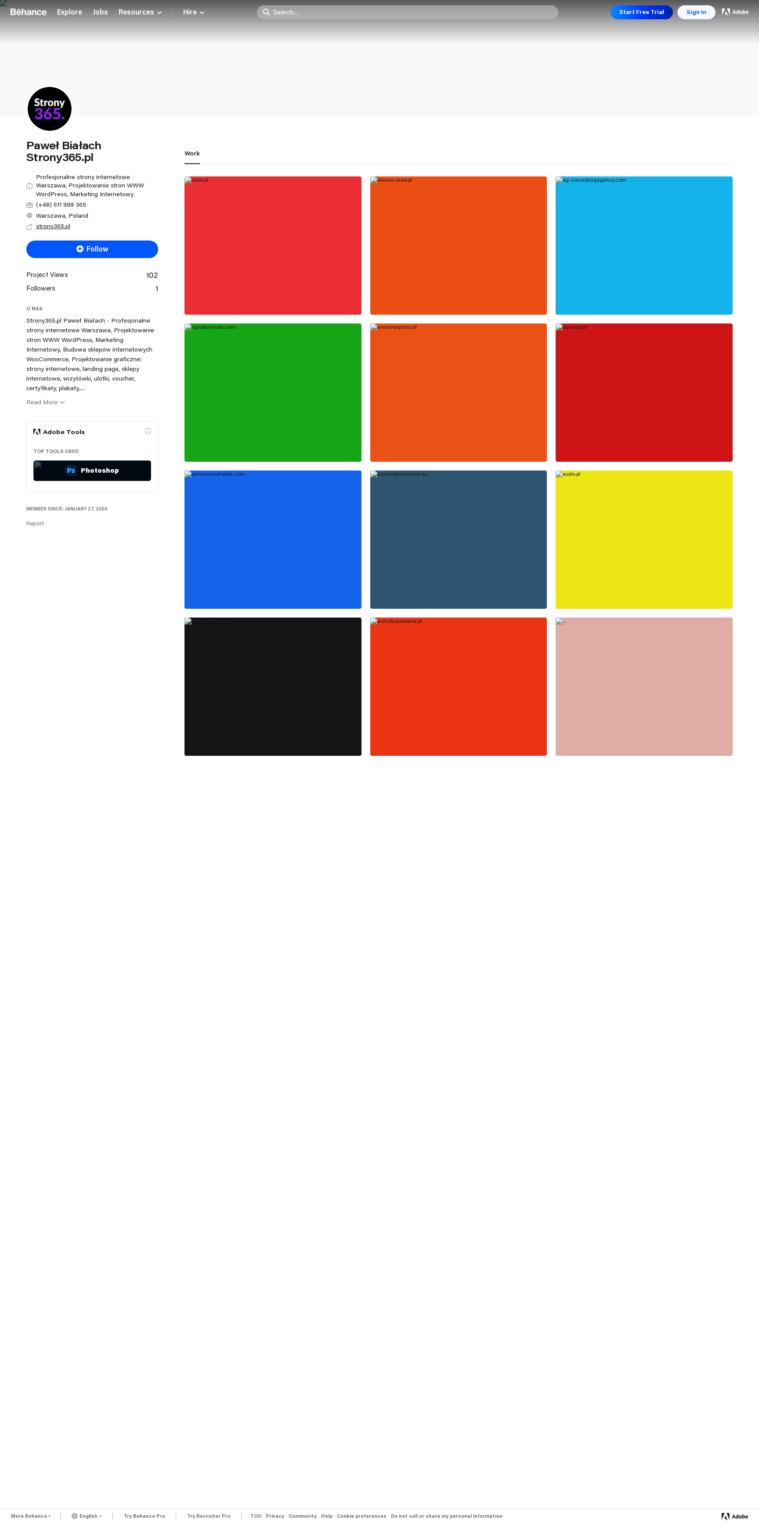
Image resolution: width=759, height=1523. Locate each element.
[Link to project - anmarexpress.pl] (458, 392)
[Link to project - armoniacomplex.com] (272, 540)
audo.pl (574, 589)
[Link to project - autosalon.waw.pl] (272, 687)
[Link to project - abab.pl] (272, 245)
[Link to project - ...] (644, 687)
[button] (148, 431)
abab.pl (203, 295)
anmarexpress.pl (405, 442)
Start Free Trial (641, 12)
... (564, 736)
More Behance (29, 1516)
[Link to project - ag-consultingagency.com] (644, 245)
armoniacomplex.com (227, 589)
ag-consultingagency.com (605, 295)
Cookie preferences (362, 1516)
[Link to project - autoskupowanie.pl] (458, 687)
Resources (136, 12)
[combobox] (413, 11)
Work (192, 153)
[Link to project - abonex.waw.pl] (458, 245)
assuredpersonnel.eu (413, 589)
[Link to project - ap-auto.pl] (644, 392)
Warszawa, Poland (62, 215)
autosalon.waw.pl (220, 736)
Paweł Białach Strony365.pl (224, 304)
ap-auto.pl (579, 442)
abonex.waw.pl (401, 295)
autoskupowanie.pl (409, 736)
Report (35, 523)
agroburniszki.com (222, 442)
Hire (190, 12)
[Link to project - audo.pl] (644, 540)
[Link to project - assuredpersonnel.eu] (458, 540)
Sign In (696, 12)
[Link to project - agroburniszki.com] (272, 392)
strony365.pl (53, 226)
